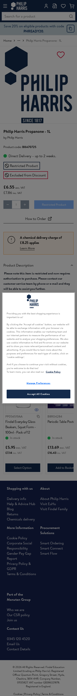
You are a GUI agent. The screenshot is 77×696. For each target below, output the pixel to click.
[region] (38, 348)
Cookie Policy (53, 371)
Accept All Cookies (38, 394)
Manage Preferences (38, 383)
